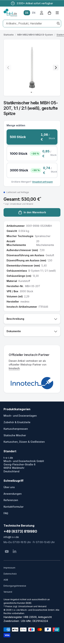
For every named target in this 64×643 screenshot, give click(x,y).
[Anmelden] (41, 13)
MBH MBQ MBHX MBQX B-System (35, 34)
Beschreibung (15, 318)
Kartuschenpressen (16, 428)
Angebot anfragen (42, 181)
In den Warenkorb (35, 212)
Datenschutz (10, 573)
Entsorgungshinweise (15, 585)
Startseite (9, 34)
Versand (8, 591)
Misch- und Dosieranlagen (20, 415)
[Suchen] (58, 23)
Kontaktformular (13, 506)
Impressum (9, 567)
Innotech (14, 368)
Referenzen (11, 500)
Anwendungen (13, 493)
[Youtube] (7, 551)
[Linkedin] (14, 551)
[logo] (10, 13)
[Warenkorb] (49, 13)
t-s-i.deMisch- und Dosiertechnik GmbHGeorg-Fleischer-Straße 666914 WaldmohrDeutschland (24, 464)
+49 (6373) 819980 (20, 531)
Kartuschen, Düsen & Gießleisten (24, 441)
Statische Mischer (15, 435)
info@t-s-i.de (11, 536)
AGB (6, 579)
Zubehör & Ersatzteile (17, 422)
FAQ (6, 513)
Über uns (9, 487)
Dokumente (14, 331)
